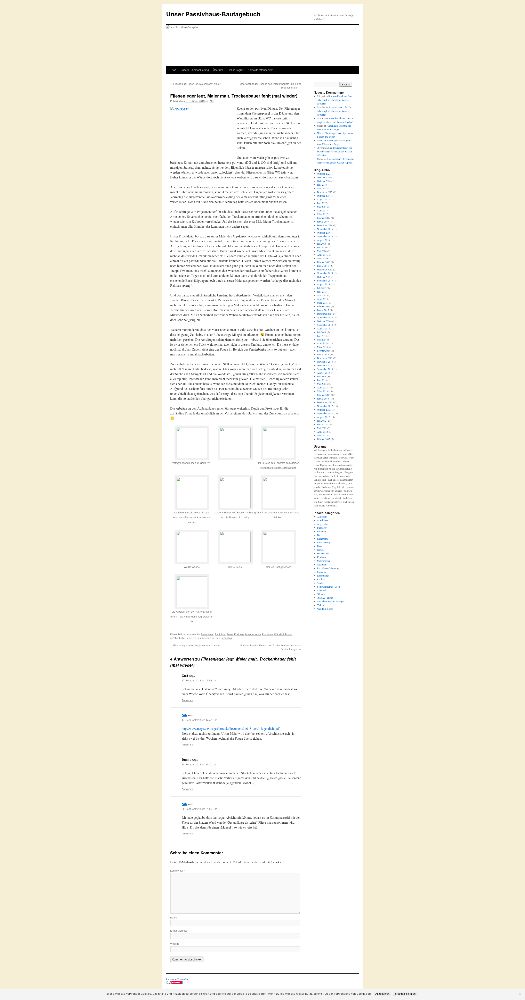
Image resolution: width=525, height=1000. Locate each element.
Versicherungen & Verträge (330, 601)
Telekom (321, 594)
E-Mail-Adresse (178, 930)
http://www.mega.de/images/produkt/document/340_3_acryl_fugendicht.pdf (231, 728)
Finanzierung (323, 542)
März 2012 (322, 435)
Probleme (267, 634)
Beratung (321, 531)
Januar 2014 (323, 354)
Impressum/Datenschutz (177, 979)
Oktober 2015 (324, 276)
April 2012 (322, 431)
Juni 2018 (322, 184)
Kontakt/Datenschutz (260, 70)
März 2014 (322, 346)
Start (173, 70)
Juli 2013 (321, 376)
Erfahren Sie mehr (405, 993)
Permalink (226, 638)
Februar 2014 (323, 350)
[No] (520, 994)
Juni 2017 (322, 203)
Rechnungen (323, 575)
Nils (212, 101)
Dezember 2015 (324, 269)
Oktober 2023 (324, 173)
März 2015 (322, 302)
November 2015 (325, 273)
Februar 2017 (323, 217)
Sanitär (320, 583)
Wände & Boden (283, 634)
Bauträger (220, 634)
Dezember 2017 (324, 192)
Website (174, 943)
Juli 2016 (321, 243)
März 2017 (322, 214)
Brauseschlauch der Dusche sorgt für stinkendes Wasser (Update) (334, 99)
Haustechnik (323, 553)
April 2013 (322, 387)
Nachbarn (321, 564)
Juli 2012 (321, 420)
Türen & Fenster (325, 597)
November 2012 (325, 405)
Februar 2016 (323, 262)
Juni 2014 (322, 335)
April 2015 (322, 299)
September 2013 (325, 369)
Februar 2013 (323, 394)
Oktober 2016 (324, 232)
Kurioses (239, 634)
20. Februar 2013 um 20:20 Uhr (199, 764)
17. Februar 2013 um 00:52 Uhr (199, 680)
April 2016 (322, 254)
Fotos (230, 634)
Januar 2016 (323, 265)
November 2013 (325, 361)
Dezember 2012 (324, 402)
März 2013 (322, 391)
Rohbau (321, 579)
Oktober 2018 (324, 181)
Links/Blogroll (236, 70)
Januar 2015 (323, 310)
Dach (319, 535)
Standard (321, 590)
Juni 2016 (322, 247)
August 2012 (323, 417)
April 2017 (322, 210)
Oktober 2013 (324, 365)
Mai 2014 (321, 339)
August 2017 (323, 199)
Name (173, 917)
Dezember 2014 (324, 313)
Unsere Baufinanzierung (194, 70)
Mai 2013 (321, 383)
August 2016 (323, 240)
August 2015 (323, 284)
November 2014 (325, 317)
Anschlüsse (322, 520)
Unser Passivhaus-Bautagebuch (213, 13)
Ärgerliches (207, 634)
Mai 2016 (321, 251)
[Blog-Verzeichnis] (174, 983)
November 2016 (325, 228)
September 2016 (325, 236)
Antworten (187, 700)
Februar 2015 (323, 306)
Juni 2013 (322, 380)
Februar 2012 (323, 439)
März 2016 (322, 258)
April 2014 (322, 343)
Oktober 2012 (324, 409)
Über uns (218, 70)
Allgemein (322, 516)
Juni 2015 (322, 291)
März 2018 (322, 188)
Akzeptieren (382, 993)
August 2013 (323, 372)
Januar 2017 (323, 221)
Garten (320, 549)
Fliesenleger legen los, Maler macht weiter (195, 83)
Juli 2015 (321, 287)
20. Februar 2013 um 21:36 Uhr (199, 808)
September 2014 (325, 324)
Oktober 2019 (324, 177)
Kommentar (177, 870)
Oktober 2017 (324, 195)
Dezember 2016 (324, 225)
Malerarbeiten (253, 634)
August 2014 (323, 328)
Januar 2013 (323, 398)
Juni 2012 (322, 424)
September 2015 (325, 280)
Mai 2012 (321, 428)
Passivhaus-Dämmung (328, 568)
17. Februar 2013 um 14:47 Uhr (199, 720)
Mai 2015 (321, 295)
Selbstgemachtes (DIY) (328, 586)
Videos (320, 605)
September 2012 (325, 413)
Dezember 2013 (324, 358)
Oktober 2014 (324, 321)
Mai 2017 (321, 206)
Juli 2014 (321, 332)
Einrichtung (322, 538)
